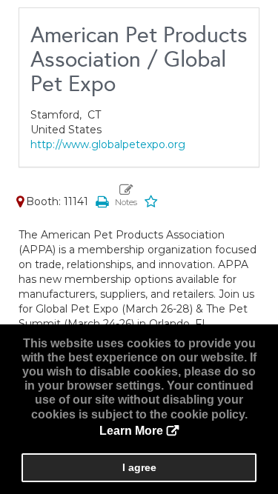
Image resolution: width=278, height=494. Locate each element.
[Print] (101, 201)
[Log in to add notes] (126, 195)
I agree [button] (139, 467)
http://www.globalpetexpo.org (107, 144)
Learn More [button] (131, 430)
